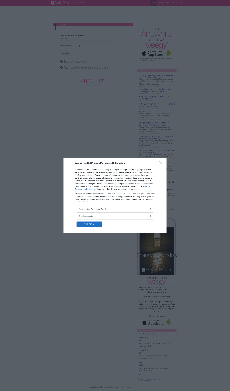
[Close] (161, 163)
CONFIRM (89, 224)
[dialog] (115, 195)
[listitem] (115, 209)
